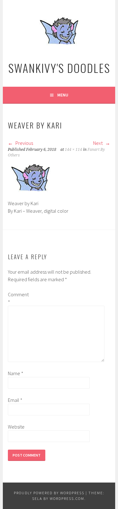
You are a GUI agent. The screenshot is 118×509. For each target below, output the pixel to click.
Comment (18, 298)
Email (15, 400)
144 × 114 (73, 149)
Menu (62, 95)
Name (15, 373)
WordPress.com (67, 498)
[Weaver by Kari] (30, 196)
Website (16, 427)
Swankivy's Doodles (59, 67)
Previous (23, 143)
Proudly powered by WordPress (49, 492)
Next (98, 143)
